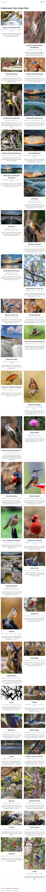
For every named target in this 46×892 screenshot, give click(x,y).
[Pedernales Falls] (11, 341)
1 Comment (10, 29)
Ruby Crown (34, 568)
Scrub (34, 871)
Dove (11, 702)
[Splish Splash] (34, 721)
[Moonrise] (11, 217)
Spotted (11, 631)
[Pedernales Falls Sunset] (34, 100)
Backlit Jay (11, 730)
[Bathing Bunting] (11, 65)
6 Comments (10, 155)
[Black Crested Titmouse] (34, 747)
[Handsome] (34, 604)
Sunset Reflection (34, 153)
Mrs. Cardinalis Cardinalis (11, 540)
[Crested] (11, 818)
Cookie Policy (16, 890)
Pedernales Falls (11, 359)
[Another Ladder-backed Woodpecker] (34, 27)
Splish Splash (34, 730)
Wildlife (35, 49)
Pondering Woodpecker (11, 118)
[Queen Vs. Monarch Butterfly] (11, 378)
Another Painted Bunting (34, 74)
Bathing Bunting (11, 74)
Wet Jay (11, 801)
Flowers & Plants (30, 436)
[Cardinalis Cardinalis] (34, 522)
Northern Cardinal (34, 244)
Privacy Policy (8, 890)
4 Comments (37, 434)
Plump (34, 702)
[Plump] (34, 693)
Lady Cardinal (34, 827)
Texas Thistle (34, 432)
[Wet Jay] (11, 783)
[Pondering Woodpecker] (11, 100)
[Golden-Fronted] (34, 783)
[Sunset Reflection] (34, 140)
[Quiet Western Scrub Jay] (34, 270)
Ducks (11, 756)
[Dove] (11, 693)
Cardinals (11, 854)
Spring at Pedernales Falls (11, 27)
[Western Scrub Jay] (11, 306)
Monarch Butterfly (34, 405)
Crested (11, 827)
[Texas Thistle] (34, 423)
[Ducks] (11, 747)
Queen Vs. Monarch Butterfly (11, 387)
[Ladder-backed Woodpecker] (11, 140)
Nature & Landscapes (17, 29)
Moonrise (11, 226)
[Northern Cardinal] (34, 226)
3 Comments (10, 498)
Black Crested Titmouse (34, 756)
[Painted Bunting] (34, 306)
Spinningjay (34, 658)
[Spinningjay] (34, 649)
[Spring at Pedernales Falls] (11, 18)
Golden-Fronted (34, 801)
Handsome (34, 614)
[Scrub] (34, 853)
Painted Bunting (34, 315)
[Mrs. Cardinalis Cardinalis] (11, 522)
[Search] (44, 1)
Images (30, 120)
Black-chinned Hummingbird (34, 341)
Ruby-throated (34, 496)
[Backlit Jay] (11, 721)
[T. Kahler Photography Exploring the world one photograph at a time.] (4, 2)
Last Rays (34, 199)
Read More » (40, 125)
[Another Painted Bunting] (34, 65)
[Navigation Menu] (41, 2)
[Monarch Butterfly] (34, 387)
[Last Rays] (34, 181)
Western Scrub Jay (11, 315)
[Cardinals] (11, 844)
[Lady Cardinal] (34, 818)
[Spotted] (11, 613)
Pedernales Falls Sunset (34, 118)
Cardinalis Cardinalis (34, 540)
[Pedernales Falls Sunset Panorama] (11, 169)
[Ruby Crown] (34, 559)
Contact (2, 890)
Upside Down (11, 676)
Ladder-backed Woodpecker (11, 153)
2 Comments (14, 228)
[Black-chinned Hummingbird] (34, 332)
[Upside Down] (11, 658)
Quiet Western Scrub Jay (34, 288)
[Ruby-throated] (34, 478)
